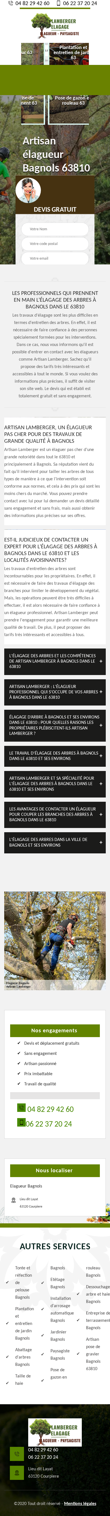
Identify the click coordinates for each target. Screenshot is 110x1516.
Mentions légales (80, 1504)
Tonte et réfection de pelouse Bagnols (23, 1283)
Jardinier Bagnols (58, 1336)
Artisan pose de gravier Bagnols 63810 (93, 1354)
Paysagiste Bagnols (59, 1355)
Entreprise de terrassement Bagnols (95, 1320)
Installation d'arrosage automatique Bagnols (59, 1309)
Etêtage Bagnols (57, 1283)
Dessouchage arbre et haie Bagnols (95, 1294)
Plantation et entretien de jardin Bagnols (24, 1324)
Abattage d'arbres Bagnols (23, 1357)
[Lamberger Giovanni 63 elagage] (55, 1432)
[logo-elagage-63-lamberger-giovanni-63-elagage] (55, 25)
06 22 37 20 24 (79, 3)
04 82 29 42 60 (31, 3)
